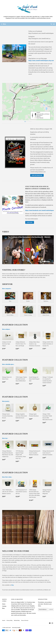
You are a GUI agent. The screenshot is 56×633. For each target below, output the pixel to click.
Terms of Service (24, 620)
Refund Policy (17, 620)
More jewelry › (6, 401)
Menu (4, 24)
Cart (53, 24)
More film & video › (7, 477)
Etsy (12, 585)
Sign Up (51, 609)
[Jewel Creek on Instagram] (52, 623)
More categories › (6, 288)
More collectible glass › (8, 364)
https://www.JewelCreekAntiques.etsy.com (41, 60)
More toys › (5, 438)
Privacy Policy (10, 620)
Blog (3, 608)
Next (53, 101)
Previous (3, 101)
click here (29, 222)
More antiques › (6, 329)
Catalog (4, 606)
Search (3, 620)
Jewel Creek (8, 627)
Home (3, 604)
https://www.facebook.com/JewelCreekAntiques (39, 210)
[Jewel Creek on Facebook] (50, 623)
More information (37, 175)
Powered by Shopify (16, 627)
